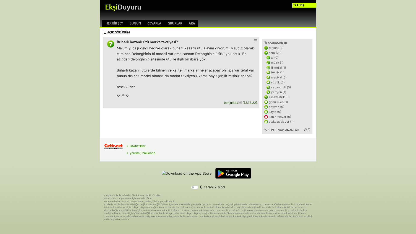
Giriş (300, 5)
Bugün (135, 23)
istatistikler (137, 146)
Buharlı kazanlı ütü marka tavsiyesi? (147, 42)
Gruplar (175, 23)
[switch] (194, 187)
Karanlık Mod (213, 187)
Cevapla (154, 23)
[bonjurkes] (240, 103)
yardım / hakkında (142, 153)
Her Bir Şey (114, 23)
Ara (192, 23)
